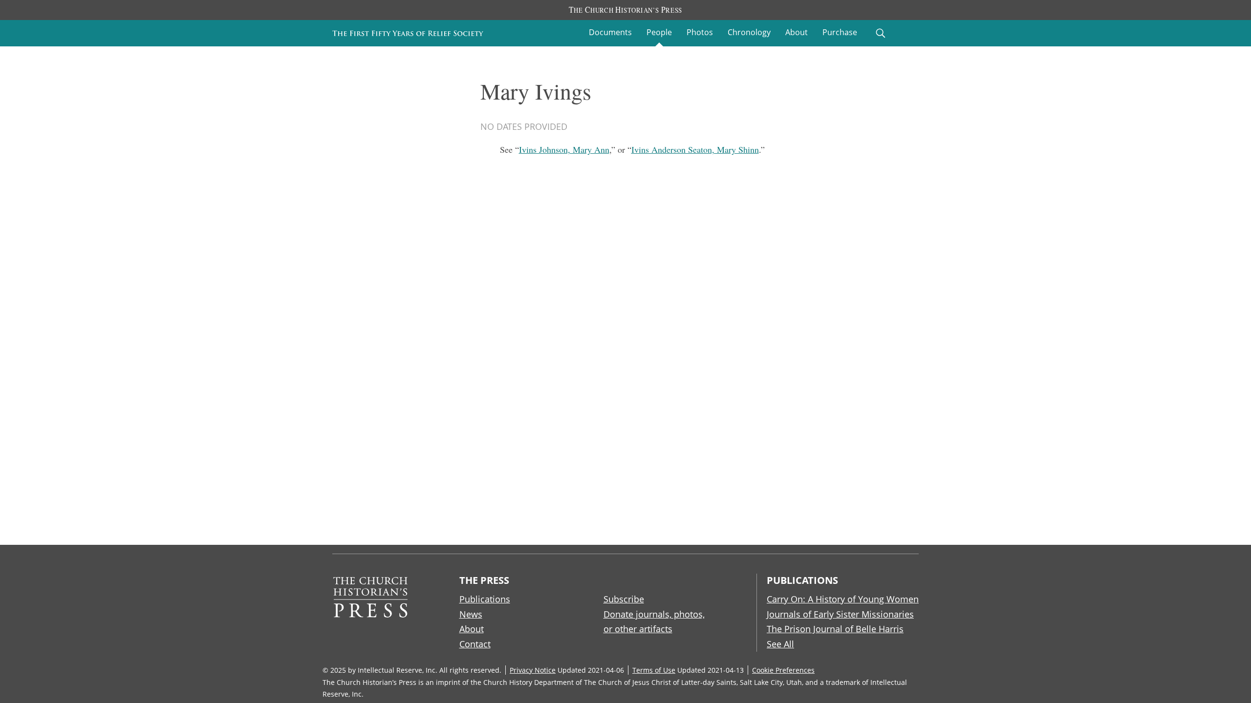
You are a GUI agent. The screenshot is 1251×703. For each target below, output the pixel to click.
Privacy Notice (533, 670)
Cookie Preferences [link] (783, 670)
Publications (484, 599)
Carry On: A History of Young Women (843, 599)
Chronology (749, 32)
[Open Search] (880, 33)
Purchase (839, 32)
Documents (610, 32)
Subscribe (624, 599)
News (470, 614)
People (659, 32)
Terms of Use (653, 670)
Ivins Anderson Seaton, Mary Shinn (695, 149)
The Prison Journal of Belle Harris (835, 629)
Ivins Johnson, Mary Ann (564, 149)
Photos (700, 32)
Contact (475, 644)
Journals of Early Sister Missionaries (840, 614)
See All (780, 644)
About (796, 32)
